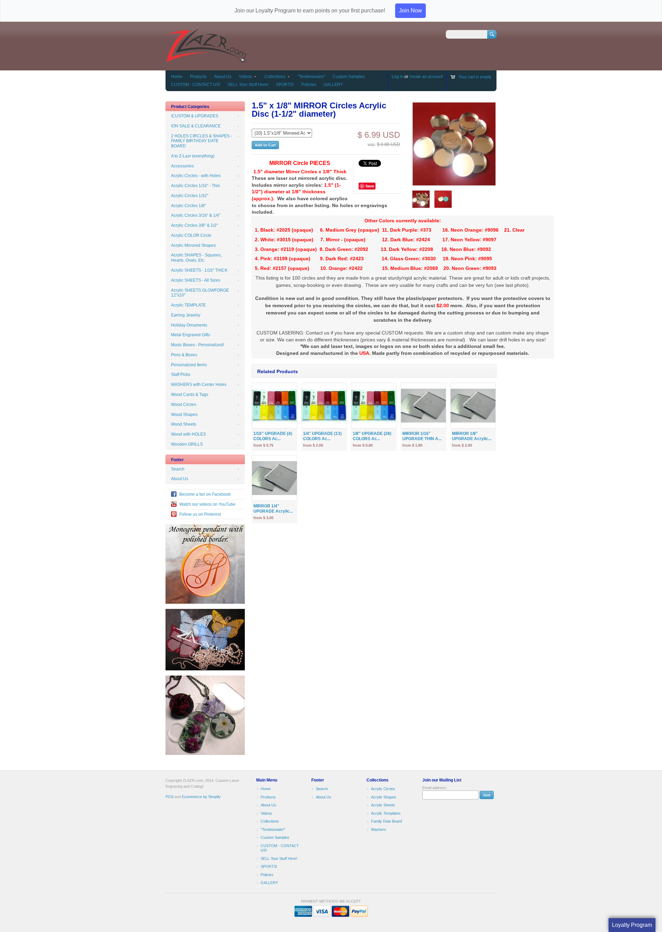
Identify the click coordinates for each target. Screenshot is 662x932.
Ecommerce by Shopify (201, 797)
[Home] (206, 60)
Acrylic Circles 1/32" (189, 195)
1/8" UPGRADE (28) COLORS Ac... (372, 436)
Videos (245, 76)
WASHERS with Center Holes (199, 384)
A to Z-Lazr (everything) (192, 156)
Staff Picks (180, 374)
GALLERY (333, 84)
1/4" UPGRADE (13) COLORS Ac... (322, 436)
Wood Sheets (183, 424)
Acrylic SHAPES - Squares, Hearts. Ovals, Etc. (196, 258)
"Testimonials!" (311, 76)
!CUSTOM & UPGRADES (194, 116)
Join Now (410, 10)
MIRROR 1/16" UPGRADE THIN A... (421, 436)
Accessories (182, 166)
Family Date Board (386, 821)
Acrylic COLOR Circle (191, 235)
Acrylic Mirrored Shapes (193, 245)
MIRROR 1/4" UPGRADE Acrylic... (273, 509)
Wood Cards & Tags (189, 394)
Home (176, 76)
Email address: (434, 788)
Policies (308, 84)
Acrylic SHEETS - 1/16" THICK (199, 270)
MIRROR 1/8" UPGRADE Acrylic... (471, 436)
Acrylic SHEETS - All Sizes (195, 280)
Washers (378, 829)
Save (369, 185)
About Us (222, 76)
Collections (274, 76)
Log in (397, 76)
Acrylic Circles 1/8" (188, 205)
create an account (426, 76)
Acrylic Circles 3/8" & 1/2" (194, 225)
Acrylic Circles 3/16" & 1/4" (195, 215)
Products (198, 76)
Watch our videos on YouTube (207, 504)
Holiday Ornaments (189, 325)
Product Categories (190, 106)
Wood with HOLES (188, 434)
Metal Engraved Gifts (190, 334)
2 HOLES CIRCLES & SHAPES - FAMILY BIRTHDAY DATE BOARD (201, 141)
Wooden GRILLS (187, 444)
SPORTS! (285, 84)
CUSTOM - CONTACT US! (195, 84)
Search (177, 469)
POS (169, 797)
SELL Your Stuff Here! (248, 84)
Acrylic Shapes (383, 797)
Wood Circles (183, 404)
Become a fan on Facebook (205, 494)
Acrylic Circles (383, 789)
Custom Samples (349, 76)
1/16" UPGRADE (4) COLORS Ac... (272, 436)
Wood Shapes (184, 414)
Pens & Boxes (184, 354)
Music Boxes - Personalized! (197, 344)
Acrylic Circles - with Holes (196, 175)
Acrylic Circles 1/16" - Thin (195, 185)
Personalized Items (189, 364)
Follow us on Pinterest (200, 514)
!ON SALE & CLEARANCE (196, 126)
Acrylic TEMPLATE (188, 305)
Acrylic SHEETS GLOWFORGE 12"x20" (200, 293)
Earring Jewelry (185, 315)
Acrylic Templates (386, 813)
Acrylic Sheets (383, 805)
